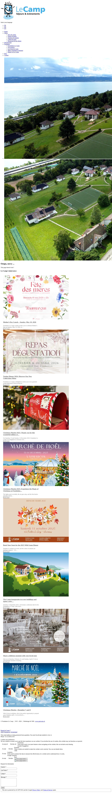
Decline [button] (11, 749)
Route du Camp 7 (5, 730)
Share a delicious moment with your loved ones (20, 656)
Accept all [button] (5, 744)
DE (5, 27)
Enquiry (3, 767)
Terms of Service (47, 790)
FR (5, 25)
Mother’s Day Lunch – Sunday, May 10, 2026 (19, 322)
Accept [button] (4, 749)
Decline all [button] (13, 744)
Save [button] (15, 757)
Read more (6, 329)
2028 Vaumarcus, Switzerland (9, 732)
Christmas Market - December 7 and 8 (17, 710)
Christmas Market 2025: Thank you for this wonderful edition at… (19, 434)
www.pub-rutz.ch (40, 721)
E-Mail (3, 773)
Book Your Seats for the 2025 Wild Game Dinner (20, 545)
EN (5, 28)
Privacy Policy (36, 790)
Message (4, 777)
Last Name (4, 770)
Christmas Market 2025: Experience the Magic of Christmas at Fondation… (20, 490)
